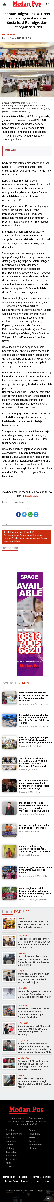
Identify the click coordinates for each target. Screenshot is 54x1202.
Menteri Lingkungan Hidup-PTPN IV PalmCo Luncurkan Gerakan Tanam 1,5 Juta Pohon (35, 740)
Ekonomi (33, 1130)
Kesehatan (11, 1152)
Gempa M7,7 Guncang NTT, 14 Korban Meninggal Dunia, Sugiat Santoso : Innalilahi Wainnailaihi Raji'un (33, 978)
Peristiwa (23, 831)
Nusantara (11, 1141)
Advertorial (11, 1159)
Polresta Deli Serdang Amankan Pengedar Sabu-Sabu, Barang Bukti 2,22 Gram (35, 849)
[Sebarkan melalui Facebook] (18, 514)
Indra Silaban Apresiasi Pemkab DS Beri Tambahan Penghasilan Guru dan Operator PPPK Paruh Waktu (34, 806)
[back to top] (48, 1198)
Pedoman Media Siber (40, 1177)
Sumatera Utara (27, 704)
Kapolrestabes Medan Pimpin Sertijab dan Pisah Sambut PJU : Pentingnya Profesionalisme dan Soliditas (35, 943)
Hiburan (33, 1148)
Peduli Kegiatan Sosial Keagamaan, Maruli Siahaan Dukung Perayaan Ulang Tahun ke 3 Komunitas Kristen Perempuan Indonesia (35, 893)
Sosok (32, 1141)
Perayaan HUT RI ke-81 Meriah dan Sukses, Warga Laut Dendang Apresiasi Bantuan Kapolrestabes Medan (33, 1065)
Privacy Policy (11, 1181)
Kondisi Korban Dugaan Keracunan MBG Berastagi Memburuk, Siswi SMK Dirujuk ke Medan (34, 1082)
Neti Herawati (9, 34)
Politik (8, 1162)
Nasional (23, 746)
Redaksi (23, 1177)
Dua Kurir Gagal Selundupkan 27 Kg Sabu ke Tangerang (34, 826)
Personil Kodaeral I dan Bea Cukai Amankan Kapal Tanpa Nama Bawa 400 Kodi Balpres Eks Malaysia (33, 960)
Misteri (32, 1137)
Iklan (37, 1181)
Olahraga (10, 1148)
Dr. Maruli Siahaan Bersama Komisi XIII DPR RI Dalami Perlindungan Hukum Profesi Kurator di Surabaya (34, 784)
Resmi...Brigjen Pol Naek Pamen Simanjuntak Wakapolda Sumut (35, 870)
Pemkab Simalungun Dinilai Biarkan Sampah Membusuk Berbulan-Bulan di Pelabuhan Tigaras (34, 719)
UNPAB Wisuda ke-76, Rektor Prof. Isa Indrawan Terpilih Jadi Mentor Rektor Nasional (34, 924)
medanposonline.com (24, 1190)
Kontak (45, 1181)
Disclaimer (26, 1181)
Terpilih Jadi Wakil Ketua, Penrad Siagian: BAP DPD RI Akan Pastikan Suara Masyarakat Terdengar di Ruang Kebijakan (33, 763)
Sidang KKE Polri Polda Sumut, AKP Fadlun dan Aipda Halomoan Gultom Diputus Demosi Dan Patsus (33, 1013)
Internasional (35, 1144)
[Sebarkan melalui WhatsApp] (30, 514)
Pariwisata (11, 1155)
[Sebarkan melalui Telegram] (36, 514)
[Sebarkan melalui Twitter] (24, 514)
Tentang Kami (9, 1177)
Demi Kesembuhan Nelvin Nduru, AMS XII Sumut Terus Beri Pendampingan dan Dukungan (33, 696)
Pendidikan (34, 1133)
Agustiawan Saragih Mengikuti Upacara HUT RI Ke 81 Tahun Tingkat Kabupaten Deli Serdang (34, 1030)
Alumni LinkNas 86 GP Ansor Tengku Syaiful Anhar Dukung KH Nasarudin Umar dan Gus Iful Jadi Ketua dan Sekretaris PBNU (34, 1047)
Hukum (9, 1144)
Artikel (9, 1166)
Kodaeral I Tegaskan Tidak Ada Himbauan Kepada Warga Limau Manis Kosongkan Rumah (34, 994)
